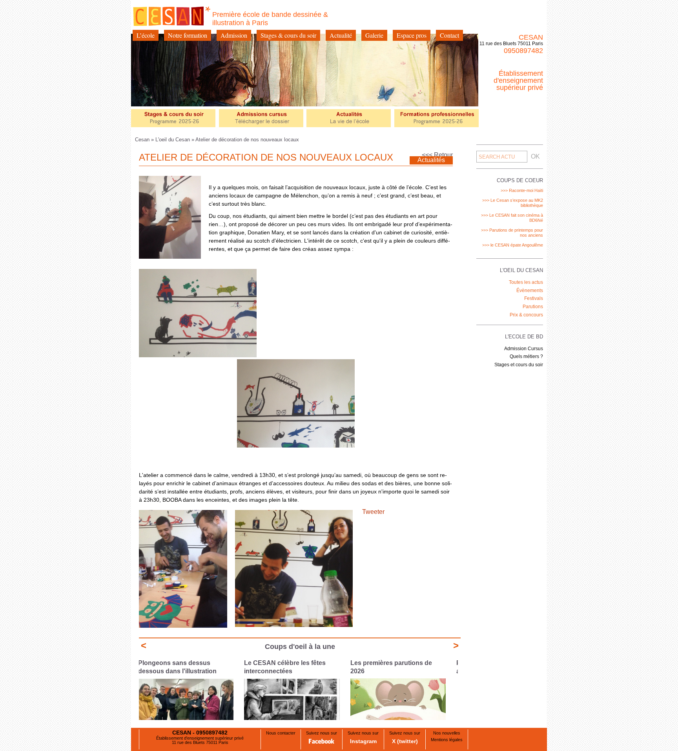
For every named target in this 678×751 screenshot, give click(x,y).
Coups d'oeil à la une (300, 647)
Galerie (374, 35)
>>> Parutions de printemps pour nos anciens (512, 233)
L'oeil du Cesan (172, 140)
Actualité (341, 35)
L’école (146, 35)
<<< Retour (437, 155)
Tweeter (373, 511)
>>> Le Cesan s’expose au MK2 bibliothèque (512, 203)
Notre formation (187, 35)
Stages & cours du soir (288, 35)
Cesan (143, 140)
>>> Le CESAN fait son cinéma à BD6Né (512, 218)
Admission (234, 35)
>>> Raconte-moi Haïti (522, 190)
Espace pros (411, 35)
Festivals (533, 298)
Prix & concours (526, 315)
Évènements (529, 290)
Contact (449, 35)
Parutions (533, 306)
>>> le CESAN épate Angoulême (512, 245)
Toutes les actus (526, 282)
